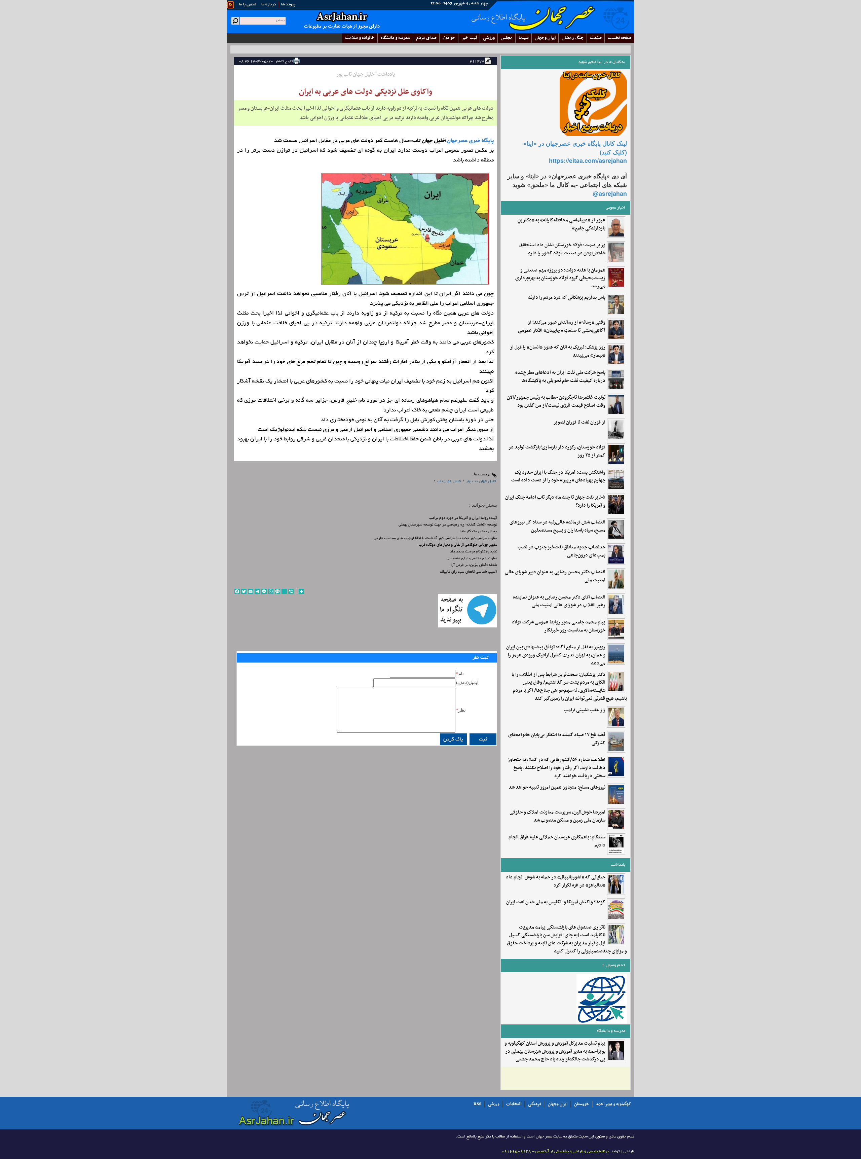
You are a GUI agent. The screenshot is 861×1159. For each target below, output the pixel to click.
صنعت (596, 38)
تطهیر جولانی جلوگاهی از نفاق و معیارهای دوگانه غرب (458, 545)
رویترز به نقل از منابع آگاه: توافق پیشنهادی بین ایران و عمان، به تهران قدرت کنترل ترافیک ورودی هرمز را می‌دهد (555, 655)
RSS (477, 1104)
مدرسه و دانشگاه (395, 38)
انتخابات (513, 1104)
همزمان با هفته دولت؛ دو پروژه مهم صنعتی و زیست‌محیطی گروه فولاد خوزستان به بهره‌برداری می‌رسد (560, 278)
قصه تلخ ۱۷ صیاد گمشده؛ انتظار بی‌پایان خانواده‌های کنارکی (556, 739)
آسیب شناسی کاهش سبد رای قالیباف (468, 572)
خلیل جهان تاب (449, 481)
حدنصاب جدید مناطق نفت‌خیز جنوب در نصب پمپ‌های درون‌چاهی (561, 551)
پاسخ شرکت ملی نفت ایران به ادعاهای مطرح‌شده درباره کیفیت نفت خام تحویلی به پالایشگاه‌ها (560, 377)
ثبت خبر (469, 38)
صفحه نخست (619, 38)
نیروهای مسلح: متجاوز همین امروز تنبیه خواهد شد (557, 788)
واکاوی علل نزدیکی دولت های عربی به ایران (365, 92)
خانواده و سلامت (360, 38)
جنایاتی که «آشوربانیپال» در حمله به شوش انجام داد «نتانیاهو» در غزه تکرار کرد (555, 881)
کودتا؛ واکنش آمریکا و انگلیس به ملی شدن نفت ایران (555, 902)
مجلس (507, 38)
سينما (524, 38)
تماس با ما (247, 4)
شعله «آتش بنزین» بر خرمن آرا (474, 565)
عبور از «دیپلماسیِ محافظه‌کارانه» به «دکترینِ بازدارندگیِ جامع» (561, 224)
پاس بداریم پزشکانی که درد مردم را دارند (566, 298)
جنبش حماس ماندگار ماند (478, 532)
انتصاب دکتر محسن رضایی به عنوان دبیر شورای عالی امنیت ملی (555, 576)
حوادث (449, 38)
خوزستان (581, 1104)
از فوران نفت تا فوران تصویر (579, 423)
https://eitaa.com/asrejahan (588, 160)
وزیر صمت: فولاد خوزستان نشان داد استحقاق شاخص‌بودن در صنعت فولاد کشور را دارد (562, 249)
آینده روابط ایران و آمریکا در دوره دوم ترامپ (463, 518)
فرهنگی (534, 1104)
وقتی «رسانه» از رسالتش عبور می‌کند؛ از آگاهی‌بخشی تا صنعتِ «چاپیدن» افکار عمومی (561, 327)
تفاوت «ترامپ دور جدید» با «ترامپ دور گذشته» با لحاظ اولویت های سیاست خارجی (435, 538)
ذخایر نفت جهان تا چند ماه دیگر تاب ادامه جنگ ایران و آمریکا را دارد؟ (555, 502)
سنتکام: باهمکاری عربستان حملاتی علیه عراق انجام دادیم (557, 841)
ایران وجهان (557, 1104)
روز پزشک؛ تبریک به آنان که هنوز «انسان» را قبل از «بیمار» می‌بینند (557, 351)
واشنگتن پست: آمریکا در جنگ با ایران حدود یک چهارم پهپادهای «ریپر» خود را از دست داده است (558, 477)
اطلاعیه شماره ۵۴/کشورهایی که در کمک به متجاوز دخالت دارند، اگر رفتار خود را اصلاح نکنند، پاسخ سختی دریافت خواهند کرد (556, 768)
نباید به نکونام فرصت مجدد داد (473, 552)
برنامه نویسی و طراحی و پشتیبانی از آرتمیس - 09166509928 (555, 1151)
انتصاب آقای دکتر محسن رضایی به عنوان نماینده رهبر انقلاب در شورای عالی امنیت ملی (559, 601)
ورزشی (489, 38)
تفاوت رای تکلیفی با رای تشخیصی (472, 558)
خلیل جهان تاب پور (481, 481)
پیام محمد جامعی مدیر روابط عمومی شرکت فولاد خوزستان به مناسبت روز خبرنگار (558, 626)
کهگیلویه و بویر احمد (613, 1104)
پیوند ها (288, 4)
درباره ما (268, 4)
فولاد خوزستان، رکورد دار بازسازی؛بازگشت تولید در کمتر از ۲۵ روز (557, 451)
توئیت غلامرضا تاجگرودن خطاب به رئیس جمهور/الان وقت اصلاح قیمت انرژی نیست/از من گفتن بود (556, 402)
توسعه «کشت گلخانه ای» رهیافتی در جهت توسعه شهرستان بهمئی (448, 525)
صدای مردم (426, 38)
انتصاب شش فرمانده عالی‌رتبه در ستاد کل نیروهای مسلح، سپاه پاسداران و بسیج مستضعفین (557, 526)
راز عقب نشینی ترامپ (584, 710)
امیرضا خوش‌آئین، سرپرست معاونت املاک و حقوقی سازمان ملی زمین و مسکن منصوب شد (557, 816)
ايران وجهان (545, 38)
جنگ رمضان (573, 38)
